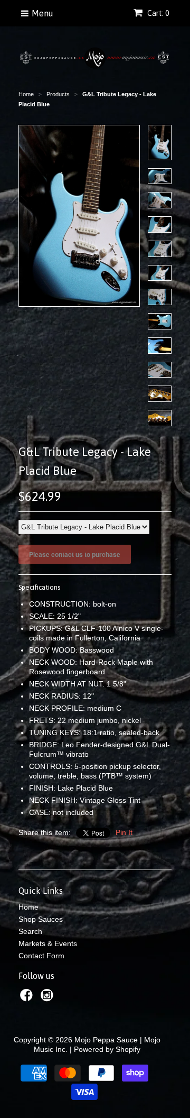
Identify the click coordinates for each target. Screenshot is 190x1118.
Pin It (124, 832)
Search (30, 931)
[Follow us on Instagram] (48, 998)
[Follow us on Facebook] (28, 998)
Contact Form (41, 955)
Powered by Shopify (107, 1049)
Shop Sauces (40, 919)
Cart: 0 (157, 13)
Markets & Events (47, 943)
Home (28, 907)
